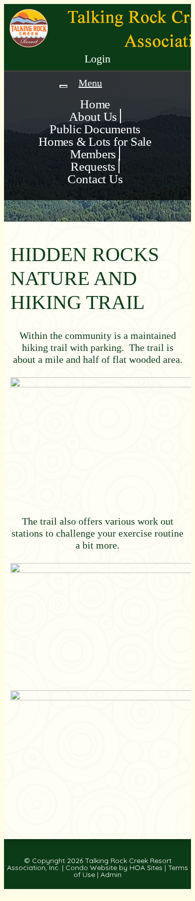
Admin (111, 874)
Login (97, 58)
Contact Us (95, 179)
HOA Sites (146, 867)
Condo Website (91, 867)
